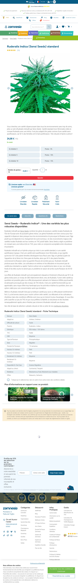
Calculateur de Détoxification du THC (68, 512)
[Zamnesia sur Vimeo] (11, 532)
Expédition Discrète (40, 545)
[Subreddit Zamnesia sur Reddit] (8, 535)
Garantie (51, 548)
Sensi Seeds (24, 231)
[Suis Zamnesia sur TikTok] (4, 535)
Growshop (23, 533)
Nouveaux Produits (40, 517)
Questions (43, 216)
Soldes (22, 543)
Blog (36, 514)
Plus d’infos (46, 189)
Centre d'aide (53, 513)
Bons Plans (24, 540)
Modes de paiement (54, 521)
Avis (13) (28, 216)
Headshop (23, 516)
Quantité (35, 170)
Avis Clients (38, 526)
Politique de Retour (54, 540)
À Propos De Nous (40, 523)
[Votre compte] (58, 27)
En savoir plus (12, 216)
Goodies (23, 536)
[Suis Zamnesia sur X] (15, 532)
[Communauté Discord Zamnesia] (11, 535)
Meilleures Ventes (40, 520)
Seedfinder (38, 510)
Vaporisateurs (24, 519)
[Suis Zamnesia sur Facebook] (4, 532)
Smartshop (24, 525)
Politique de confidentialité (29, 489)
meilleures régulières (61, 306)
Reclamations (53, 551)
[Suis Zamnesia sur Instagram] (8, 532)
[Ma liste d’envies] (64, 27)
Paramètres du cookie (61, 576)
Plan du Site (38, 548)
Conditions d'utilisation (44, 489)
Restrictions (59, 216)
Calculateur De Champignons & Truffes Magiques (68, 520)
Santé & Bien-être (25, 522)
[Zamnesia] (16, 26)
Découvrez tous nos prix (57, 498)
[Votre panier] (70, 27)
